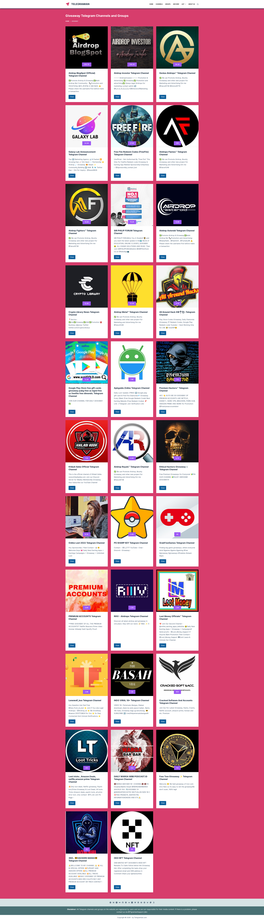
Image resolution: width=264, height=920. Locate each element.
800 (177, 692)
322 (132, 768)
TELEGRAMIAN (80, 4)
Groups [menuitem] (167, 4)
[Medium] (113, 902)
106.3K (132, 64)
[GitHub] (123, 902)
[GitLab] (147, 902)
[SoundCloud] (129, 902)
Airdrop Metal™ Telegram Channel (131, 312)
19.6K (87, 222)
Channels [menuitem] (159, 4)
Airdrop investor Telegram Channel (131, 73)
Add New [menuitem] (176, 4)
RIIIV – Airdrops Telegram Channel (131, 616)
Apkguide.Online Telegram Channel (131, 388)
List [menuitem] (183, 4)
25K (177, 143)
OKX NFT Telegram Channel (128, 858)
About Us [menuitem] (191, 4)
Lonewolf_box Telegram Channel (85, 700)
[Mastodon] (150, 902)
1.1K (132, 692)
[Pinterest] (126, 902)
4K (177, 534)
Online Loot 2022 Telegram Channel (87, 543)
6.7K (177, 458)
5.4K (132, 534)
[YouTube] (116, 902)
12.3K (132, 303)
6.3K (86, 534)
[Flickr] (119, 902)
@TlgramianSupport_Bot (137, 912)
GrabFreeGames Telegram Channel (176, 543)
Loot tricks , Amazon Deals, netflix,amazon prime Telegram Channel (84, 779)
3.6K (86, 608)
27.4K (132, 143)
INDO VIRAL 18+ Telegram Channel (131, 700)
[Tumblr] (132, 902)
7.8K (132, 379)
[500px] (153, 902)
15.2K (132, 222)
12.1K (177, 303)
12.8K (177, 222)
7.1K (177, 379)
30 (132, 849)
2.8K (177, 608)
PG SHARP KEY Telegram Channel (131, 543)
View (72, 97)
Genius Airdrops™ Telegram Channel (177, 73)
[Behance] (110, 902)
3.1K (132, 608)
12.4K (87, 303)
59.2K (177, 64)
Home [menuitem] (151, 4)
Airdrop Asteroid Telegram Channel (176, 230)
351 (86, 768)
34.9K (86, 143)
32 (87, 849)
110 (177, 768)
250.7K (86, 64)
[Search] (198, 4)
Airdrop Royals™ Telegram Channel (131, 467)
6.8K (132, 458)
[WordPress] (138, 902)
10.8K (87, 379)
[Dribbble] (144, 902)
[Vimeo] (135, 902)
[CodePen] (141, 902)
